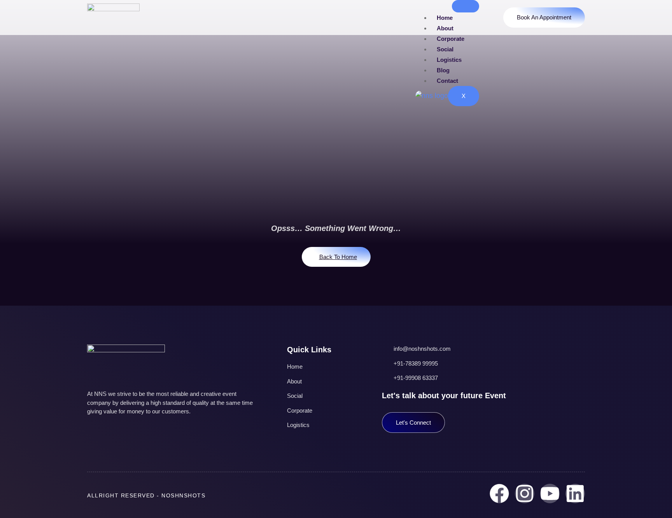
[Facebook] (499, 493)
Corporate (450, 38)
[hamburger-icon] (465, 6)
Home (445, 17)
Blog (443, 70)
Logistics (449, 59)
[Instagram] (524, 493)
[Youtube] (550, 493)
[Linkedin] (575, 493)
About (445, 28)
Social (445, 49)
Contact (447, 80)
